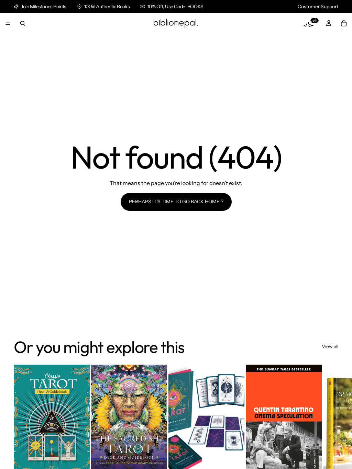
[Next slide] (330, 437)
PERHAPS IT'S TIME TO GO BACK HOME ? (176, 201)
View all (330, 346)
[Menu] (8, 23)
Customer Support (318, 6)
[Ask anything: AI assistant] (311, 23)
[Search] (22, 23)
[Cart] (343, 23)
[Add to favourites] (79, 375)
